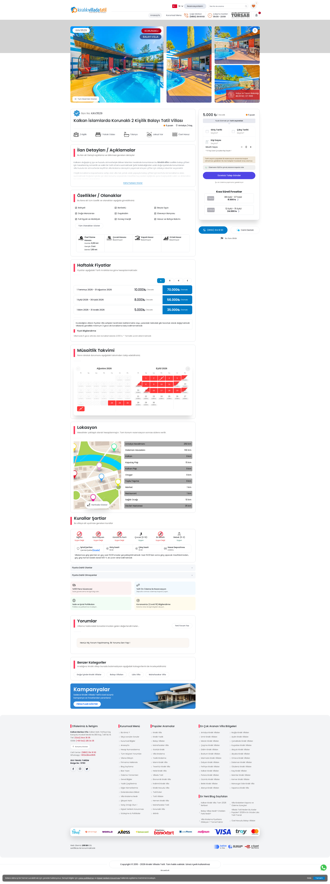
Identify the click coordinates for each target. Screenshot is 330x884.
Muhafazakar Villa (157, 674)
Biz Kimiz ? (125, 732)
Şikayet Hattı (126, 800)
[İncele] (96, 550)
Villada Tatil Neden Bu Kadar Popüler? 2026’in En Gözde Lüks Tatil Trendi (245, 812)
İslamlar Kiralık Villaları (241, 775)
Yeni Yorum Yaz (182, 625)
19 (177, 390)
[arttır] (251, 147)
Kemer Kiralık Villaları (240, 779)
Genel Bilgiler (126, 779)
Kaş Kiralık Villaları (239, 771)
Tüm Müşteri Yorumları (131, 753)
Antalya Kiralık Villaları (210, 732)
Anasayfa (155, 15)
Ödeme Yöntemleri (129, 775)
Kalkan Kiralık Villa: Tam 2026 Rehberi (213, 804)
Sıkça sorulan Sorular (130, 736)
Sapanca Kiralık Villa (240, 788)
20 (185, 390)
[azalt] (242, 147)
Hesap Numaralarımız (130, 749)
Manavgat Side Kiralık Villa (243, 783)
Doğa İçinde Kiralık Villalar (89, 674)
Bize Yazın (125, 771)
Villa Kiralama (159, 753)
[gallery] (189, 64)
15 (146, 390)
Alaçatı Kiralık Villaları (241, 749)
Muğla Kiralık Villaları (240, 732)
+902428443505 (88, 755)
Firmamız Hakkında (129, 762)
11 (169, 384)
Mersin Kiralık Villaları (210, 741)
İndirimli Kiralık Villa (161, 783)
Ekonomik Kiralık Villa (162, 779)
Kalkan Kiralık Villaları (210, 771)
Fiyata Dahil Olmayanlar (84, 575)
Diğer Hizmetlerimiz (129, 788)
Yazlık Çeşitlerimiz (129, 783)
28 (112, 403)
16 (154, 390)
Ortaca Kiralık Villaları (241, 758)
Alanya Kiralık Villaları (210, 788)
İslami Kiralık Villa (160, 762)
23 (154, 396)
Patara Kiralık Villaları (210, 775)
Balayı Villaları (116, 674)
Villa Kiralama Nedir (129, 796)
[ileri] (187, 369)
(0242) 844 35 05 (82, 737)
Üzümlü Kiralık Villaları (210, 779)
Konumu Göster (81, 747)
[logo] (88, 10)
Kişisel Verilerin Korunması (132, 809)
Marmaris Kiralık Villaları (211, 758)
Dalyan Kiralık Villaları (210, 762)
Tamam (319, 878)
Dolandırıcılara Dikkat (130, 792)
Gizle (309, 878)
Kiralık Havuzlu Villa (161, 788)
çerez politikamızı (86, 878)
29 (120, 403)
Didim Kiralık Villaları (209, 749)
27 (104, 403)
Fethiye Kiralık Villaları (210, 766)
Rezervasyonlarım (195, 6)
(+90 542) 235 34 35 (85, 740)
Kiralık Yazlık (158, 736)
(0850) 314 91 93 (197, 16)
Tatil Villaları (158, 796)
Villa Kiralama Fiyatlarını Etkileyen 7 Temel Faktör (212, 820)
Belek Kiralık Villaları (209, 783)
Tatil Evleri (157, 792)
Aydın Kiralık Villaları (240, 736)
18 (169, 390)
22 (146, 396)
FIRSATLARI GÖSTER (87, 704)
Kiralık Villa (157, 732)
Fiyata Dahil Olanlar (82, 567)
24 (161, 396)
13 (185, 384)
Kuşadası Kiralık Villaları (241, 745)
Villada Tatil (158, 775)
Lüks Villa (136, 674)
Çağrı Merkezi (196, 14)
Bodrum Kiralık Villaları (210, 753)
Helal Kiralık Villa (160, 771)
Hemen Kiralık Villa (161, 800)
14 (138, 390)
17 (161, 390)
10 (161, 384)
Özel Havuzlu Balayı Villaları (243, 820)
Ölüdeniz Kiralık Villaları (241, 766)
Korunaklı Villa (159, 809)
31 (81, 409)
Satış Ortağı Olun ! (129, 805)
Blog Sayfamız (127, 766)
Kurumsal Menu (174, 15)
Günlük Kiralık (158, 749)
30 (128, 403)
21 (138, 396)
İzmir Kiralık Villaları (209, 736)
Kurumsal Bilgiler (128, 741)
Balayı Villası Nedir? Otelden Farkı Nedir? (213, 812)
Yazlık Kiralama (159, 758)
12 (177, 384)
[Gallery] (117, 64)
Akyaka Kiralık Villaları (241, 753)
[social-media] (73, 769)
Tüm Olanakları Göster (89, 225)
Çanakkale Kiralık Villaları (242, 741)
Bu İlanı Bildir (231, 238)
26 (177, 396)
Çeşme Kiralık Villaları (210, 745)
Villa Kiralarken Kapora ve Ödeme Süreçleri (243, 804)
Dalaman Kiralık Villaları (242, 762)
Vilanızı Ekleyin (127, 758)
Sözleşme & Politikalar (130, 813)
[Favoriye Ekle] (255, 30)
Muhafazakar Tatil (161, 805)
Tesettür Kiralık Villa (161, 766)
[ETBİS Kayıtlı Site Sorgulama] (252, 846)
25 (169, 396)
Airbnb (156, 813)
